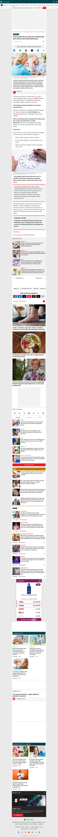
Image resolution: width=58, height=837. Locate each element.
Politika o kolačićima (34, 826)
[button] (43, 42)
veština (18, 112)
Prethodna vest (19, 278)
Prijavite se (19, 815)
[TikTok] (38, 296)
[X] (24, 296)
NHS (14, 182)
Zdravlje (20, 31)
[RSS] (38, 413)
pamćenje (36, 288)
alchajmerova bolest (26, 288)
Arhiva (41, 826)
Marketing (17, 826)
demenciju (34, 102)
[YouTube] (34, 296)
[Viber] (15, 296)
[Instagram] (29, 296)
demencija (16, 288)
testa (35, 96)
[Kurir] (5, 2)
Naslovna (15, 31)
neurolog (42, 288)
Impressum (27, 826)
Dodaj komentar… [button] (21, 698)
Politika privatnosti (25, 828)
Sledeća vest (39, 278)
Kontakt (22, 826)
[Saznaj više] (44, 793)
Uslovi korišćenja (33, 828)
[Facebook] (20, 296)
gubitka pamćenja (18, 209)
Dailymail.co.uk (20, 235)
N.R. (19, 232)
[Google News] (43, 296)
